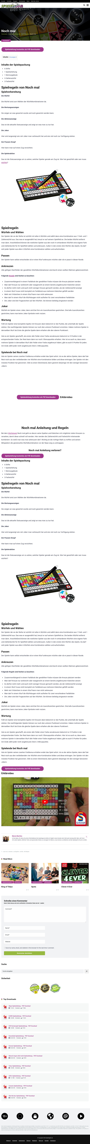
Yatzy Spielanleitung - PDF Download (19, 1066)
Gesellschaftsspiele (14, 34)
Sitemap (28, 1140)
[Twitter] (86, 837)
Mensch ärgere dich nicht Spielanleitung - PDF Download (25, 1056)
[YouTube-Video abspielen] (45, 801)
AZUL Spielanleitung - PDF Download (19, 1076)
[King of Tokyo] (15, 873)
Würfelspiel (12, 433)
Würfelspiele (25, 34)
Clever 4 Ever (66, 887)
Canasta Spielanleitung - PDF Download (20, 1086)
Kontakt (3, 1)
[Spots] (45, 873)
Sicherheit (14, 1140)
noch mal (5, 851)
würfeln (4, 162)
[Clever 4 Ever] (75, 873)
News (28, 1)
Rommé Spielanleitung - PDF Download (20, 1046)
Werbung (8, 1140)
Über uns (41, 1140)
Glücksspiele (22, 1)
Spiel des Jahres (35, 1)
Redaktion (34, 1140)
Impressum (53, 1140)
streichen (10, 851)
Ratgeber (15, 1)
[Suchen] (87, 971)
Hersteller (9, 1)
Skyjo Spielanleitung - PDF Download (19, 1006)
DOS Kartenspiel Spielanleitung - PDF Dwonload (23, 1026)
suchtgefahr (16, 851)
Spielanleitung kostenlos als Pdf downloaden (22, 49)
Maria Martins (17, 836)
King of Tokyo (7, 887)
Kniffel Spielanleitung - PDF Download (20, 1016)
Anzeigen (13, 57)
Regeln (11, 276)
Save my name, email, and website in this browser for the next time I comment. (30, 948)
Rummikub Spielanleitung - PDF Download (21, 1036)
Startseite (4, 34)
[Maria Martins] (5, 842)
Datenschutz (22, 1140)
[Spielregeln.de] (15, 6)
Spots (33, 887)
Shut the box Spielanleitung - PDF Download (21, 1096)
